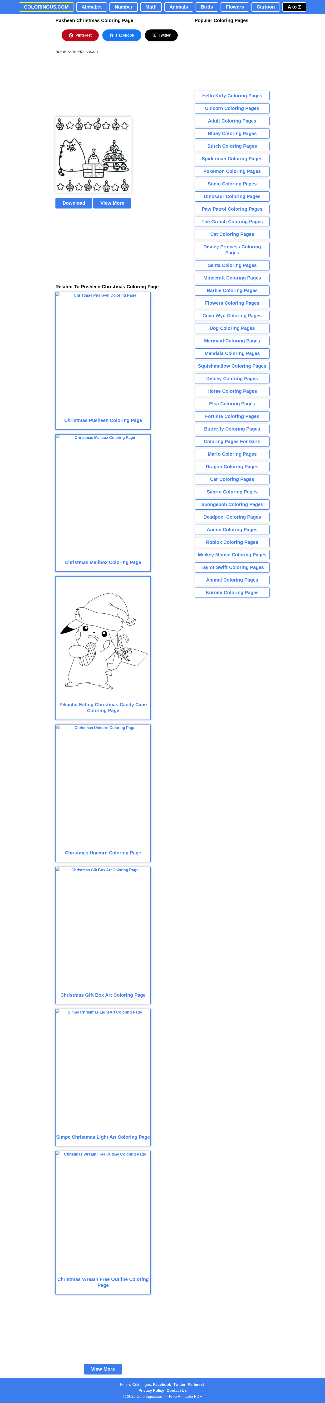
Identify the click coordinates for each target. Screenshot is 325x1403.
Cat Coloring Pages (232, 234)
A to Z (294, 6)
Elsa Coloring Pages (232, 403)
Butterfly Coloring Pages (232, 428)
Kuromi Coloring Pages (232, 592)
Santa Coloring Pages (232, 265)
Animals (178, 6)
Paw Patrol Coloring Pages (232, 209)
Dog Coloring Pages (232, 328)
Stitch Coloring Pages (232, 146)
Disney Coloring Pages (232, 378)
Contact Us (177, 1391)
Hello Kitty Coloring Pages (232, 95)
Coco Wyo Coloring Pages (232, 315)
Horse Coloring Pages (232, 391)
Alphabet (92, 6)
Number (124, 6)
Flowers (235, 6)
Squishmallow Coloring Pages (232, 366)
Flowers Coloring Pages (232, 303)
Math (151, 6)
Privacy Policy (151, 1391)
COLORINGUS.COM (46, 6)
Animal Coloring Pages (232, 580)
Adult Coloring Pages (232, 120)
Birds (207, 6)
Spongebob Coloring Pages (232, 504)
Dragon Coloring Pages (232, 466)
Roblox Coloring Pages (232, 542)
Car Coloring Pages (232, 479)
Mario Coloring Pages (232, 454)
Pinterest (83, 35)
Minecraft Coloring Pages (232, 277)
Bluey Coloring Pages (232, 133)
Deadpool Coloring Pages (232, 517)
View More (112, 203)
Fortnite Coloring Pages (232, 416)
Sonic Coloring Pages (232, 183)
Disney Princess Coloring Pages (232, 249)
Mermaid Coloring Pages (232, 340)
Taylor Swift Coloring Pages (232, 567)
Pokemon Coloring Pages (232, 171)
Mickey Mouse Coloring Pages (232, 554)
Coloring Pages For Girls (232, 441)
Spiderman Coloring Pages (232, 158)
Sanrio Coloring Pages (232, 491)
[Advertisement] (91, 85)
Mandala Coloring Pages (232, 353)
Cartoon (266, 6)
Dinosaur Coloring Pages (232, 196)
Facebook (125, 35)
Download (74, 203)
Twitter (165, 35)
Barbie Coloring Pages (232, 290)
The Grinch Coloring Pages (232, 221)
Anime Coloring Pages (232, 529)
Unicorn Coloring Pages (232, 108)
